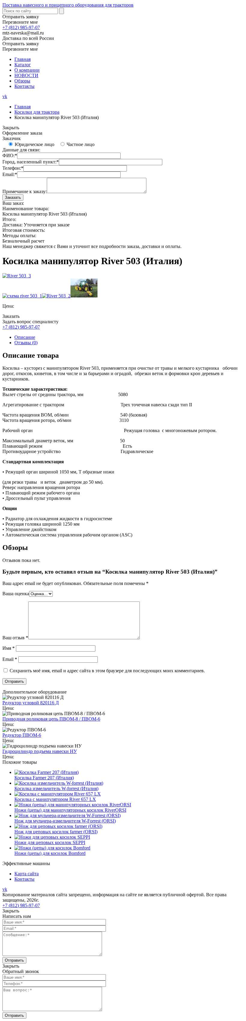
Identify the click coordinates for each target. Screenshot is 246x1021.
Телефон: (12, 168)
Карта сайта (26, 873)
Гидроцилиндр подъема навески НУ (39, 751)
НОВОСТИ (26, 75)
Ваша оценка (15, 593)
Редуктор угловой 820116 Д (30, 702)
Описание (24, 337)
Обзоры (22, 80)
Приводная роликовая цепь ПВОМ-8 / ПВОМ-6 (51, 718)
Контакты (24, 86)
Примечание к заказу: (24, 191)
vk (4, 96)
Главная (22, 59)
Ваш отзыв (15, 637)
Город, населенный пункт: (30, 161)
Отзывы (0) (26, 342)
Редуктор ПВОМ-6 (21, 735)
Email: (9, 174)
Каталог (22, 64)
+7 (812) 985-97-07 (21, 27)
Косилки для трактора (36, 112)
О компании (27, 70)
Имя (8, 648)
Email (9, 659)
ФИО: (9, 155)
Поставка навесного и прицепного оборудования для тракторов (68, 4)
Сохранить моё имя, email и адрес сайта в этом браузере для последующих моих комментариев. (107, 670)
